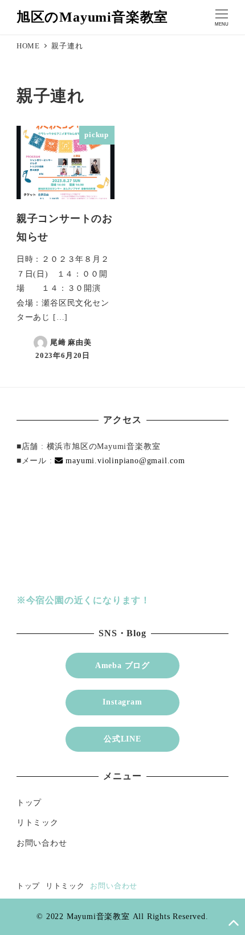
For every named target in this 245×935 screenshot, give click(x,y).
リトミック (38, 822)
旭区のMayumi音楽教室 (92, 17)
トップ (29, 802)
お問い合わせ (42, 842)
